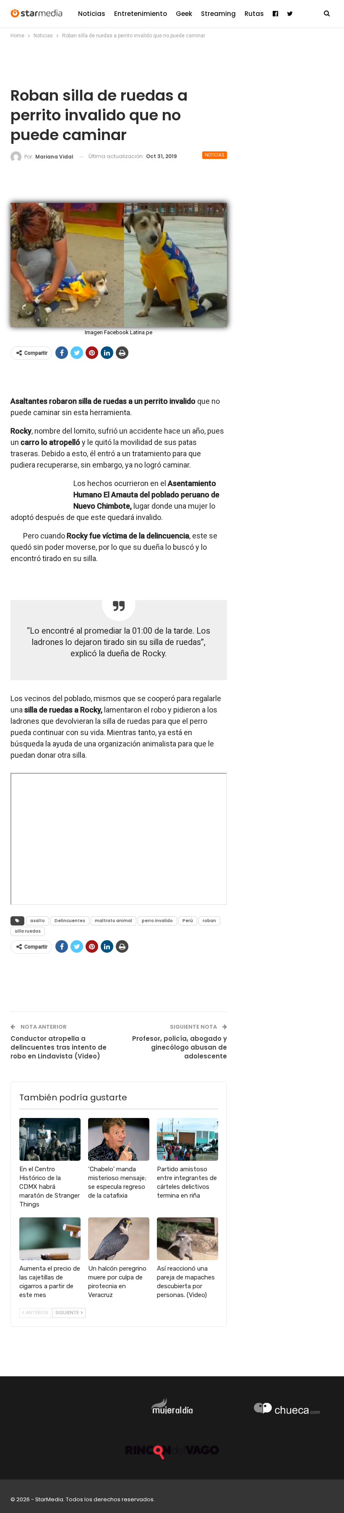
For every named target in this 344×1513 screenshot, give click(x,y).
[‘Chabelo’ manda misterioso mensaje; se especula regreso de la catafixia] (118, 1139)
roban (209, 921)
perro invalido (157, 921)
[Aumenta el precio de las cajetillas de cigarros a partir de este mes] (50, 1238)
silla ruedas (28, 931)
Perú (187, 921)
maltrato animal (113, 921)
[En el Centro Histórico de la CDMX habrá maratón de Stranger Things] (50, 1139)
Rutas (254, 13)
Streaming (218, 13)
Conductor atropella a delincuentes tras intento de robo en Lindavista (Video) (58, 1047)
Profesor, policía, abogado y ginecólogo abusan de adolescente (179, 1047)
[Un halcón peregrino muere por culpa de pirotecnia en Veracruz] (118, 1238)
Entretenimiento (140, 13)
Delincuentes (70, 921)
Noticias (91, 13)
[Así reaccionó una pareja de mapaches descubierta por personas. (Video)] (187, 1238)
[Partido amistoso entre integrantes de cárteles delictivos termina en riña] (187, 1139)
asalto (37, 921)
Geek (184, 13)
